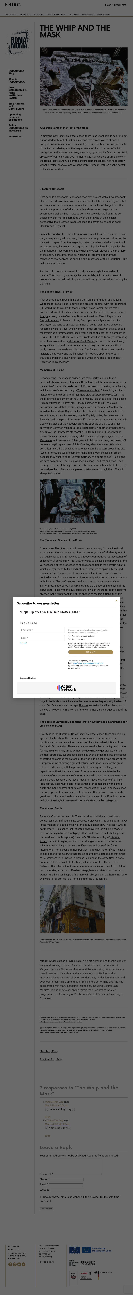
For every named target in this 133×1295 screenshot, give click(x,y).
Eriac (34, 678)
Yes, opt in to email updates (83, 636)
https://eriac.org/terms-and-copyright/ (88, 663)
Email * (24, 636)
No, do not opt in (78, 639)
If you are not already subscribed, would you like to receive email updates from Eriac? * (89, 631)
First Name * (26, 628)
